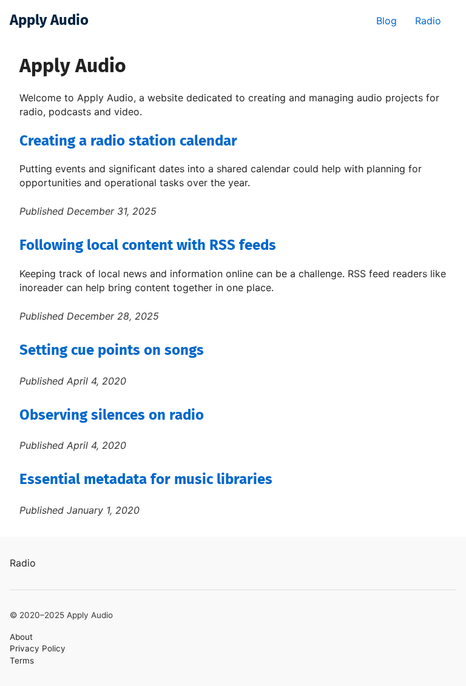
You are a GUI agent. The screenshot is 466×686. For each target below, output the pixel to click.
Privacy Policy (38, 648)
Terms (22, 660)
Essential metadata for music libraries (145, 479)
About (21, 637)
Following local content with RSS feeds (147, 245)
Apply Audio (49, 20)
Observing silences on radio (111, 415)
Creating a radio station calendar (128, 141)
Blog (386, 21)
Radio (428, 21)
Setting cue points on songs (111, 350)
